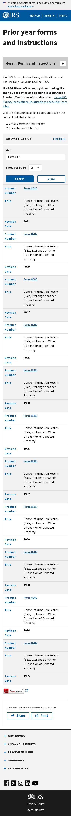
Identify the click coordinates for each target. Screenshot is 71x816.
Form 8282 (30, 188)
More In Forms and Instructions (30, 63)
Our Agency (16, 736)
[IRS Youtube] (35, 782)
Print (44, 716)
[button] (49, 16)
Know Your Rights (22, 744)
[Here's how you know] (35, 5)
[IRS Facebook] (6, 782)
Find (8, 150)
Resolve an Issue (20, 752)
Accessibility (35, 810)
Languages (16, 760)
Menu (63, 16)
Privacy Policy (35, 804)
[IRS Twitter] (13, 782)
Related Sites (18, 768)
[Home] (11, 15)
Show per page (16, 167)
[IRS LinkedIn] (28, 782)
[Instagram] (20, 782)
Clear (51, 179)
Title (8, 201)
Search (35, 16)
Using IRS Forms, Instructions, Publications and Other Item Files (35, 101)
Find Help (59, 139)
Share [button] (20, 716)
